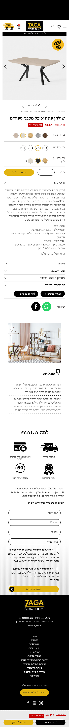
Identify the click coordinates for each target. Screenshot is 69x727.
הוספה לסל (20, 172)
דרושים (34, 640)
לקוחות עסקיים (27, 293)
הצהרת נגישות (34, 656)
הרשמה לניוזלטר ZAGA (34, 692)
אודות (34, 636)
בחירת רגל (59, 147)
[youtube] (34, 703)
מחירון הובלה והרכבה (34, 672)
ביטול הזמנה (35, 652)
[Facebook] (36, 306)
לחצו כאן (28, 33)
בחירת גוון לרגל (59, 159)
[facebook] (28, 703)
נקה (25, 160)
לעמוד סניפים (54, 293)
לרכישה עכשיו (50, 722)
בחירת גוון (59, 134)
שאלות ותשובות (34, 668)
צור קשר (34, 676)
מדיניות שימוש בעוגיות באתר (35, 660)
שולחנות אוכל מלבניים (56, 111)
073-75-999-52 (41, 618)
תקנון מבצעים (34, 648)
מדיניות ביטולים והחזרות (34, 664)
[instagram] (41, 703)
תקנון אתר (34, 644)
